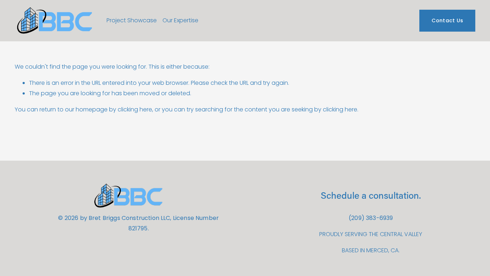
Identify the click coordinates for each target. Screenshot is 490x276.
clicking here (135, 109)
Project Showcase (132, 20)
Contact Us (447, 20)
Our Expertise (180, 20)
